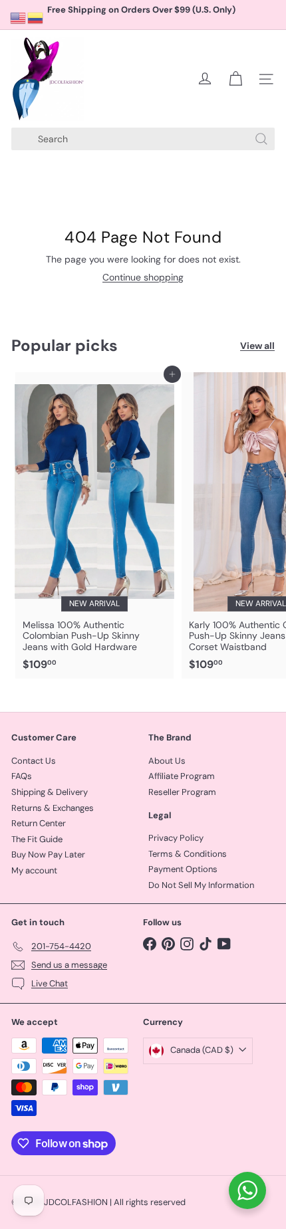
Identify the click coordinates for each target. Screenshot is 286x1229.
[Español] (36, 17)
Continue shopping (143, 277)
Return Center (38, 823)
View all (257, 346)
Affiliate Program (181, 776)
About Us (167, 760)
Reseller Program (182, 792)
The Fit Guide (37, 839)
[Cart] (235, 79)
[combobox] (143, 139)
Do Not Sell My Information (201, 885)
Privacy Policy (176, 837)
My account (34, 870)
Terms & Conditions (187, 853)
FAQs (21, 776)
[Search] (261, 139)
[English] (18, 17)
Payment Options (182, 869)
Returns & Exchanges (52, 808)
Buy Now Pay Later (48, 854)
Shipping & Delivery (49, 792)
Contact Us (33, 760)
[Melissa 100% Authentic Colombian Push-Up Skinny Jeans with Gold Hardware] (94, 525)
